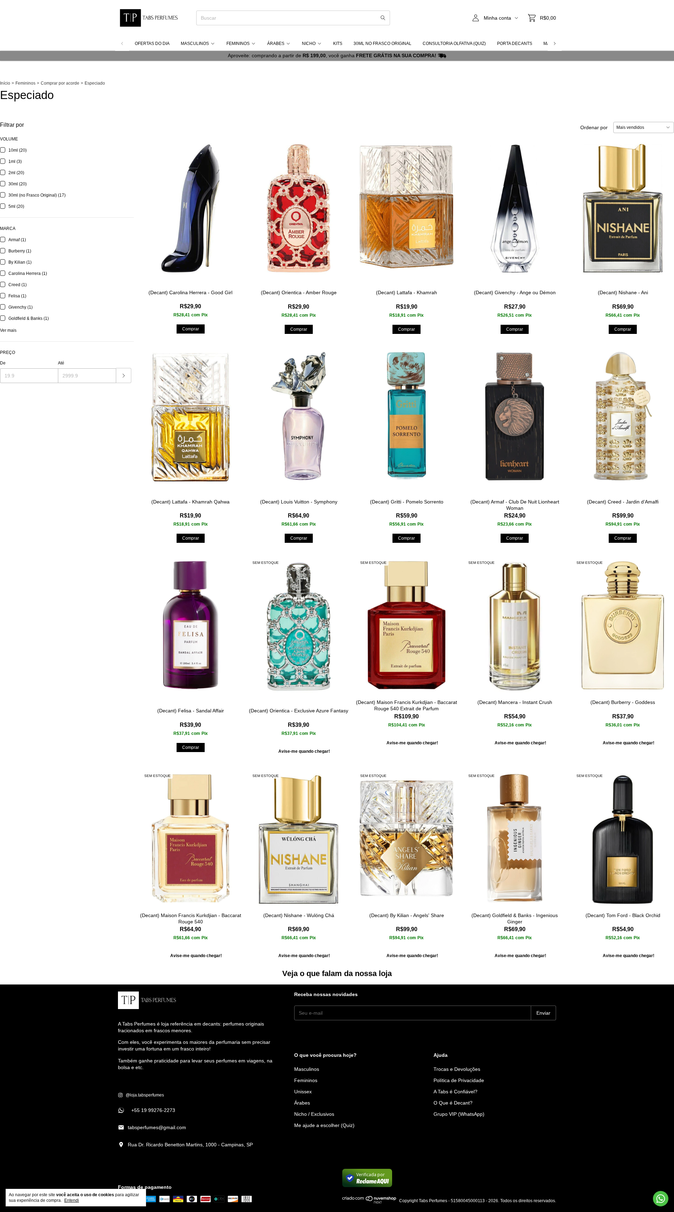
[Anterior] (122, 43)
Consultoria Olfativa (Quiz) (454, 43)
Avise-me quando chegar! (304, 751)
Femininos (238, 43)
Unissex (303, 1091)
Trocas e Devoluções (457, 1069)
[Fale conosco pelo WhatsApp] (660, 1198)
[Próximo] (555, 43)
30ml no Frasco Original (382, 43)
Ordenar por (594, 127)
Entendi (71, 1200)
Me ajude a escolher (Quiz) (324, 1125)
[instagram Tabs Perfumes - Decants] (141, 1095)
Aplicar (123, 375)
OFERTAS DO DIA (152, 43)
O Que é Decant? (453, 1103)
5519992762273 (146, 1110)
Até (61, 363)
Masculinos (195, 43)
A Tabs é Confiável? (455, 1091)
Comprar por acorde (60, 83)
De (3, 363)
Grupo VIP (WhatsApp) (459, 1114)
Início (5, 83)
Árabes (275, 43)
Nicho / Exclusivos (314, 1114)
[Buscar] (383, 18)
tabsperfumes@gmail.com (157, 1127)
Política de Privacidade (459, 1080)
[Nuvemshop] (369, 1202)
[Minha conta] (476, 18)
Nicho (309, 43)
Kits (337, 43)
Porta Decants (514, 43)
